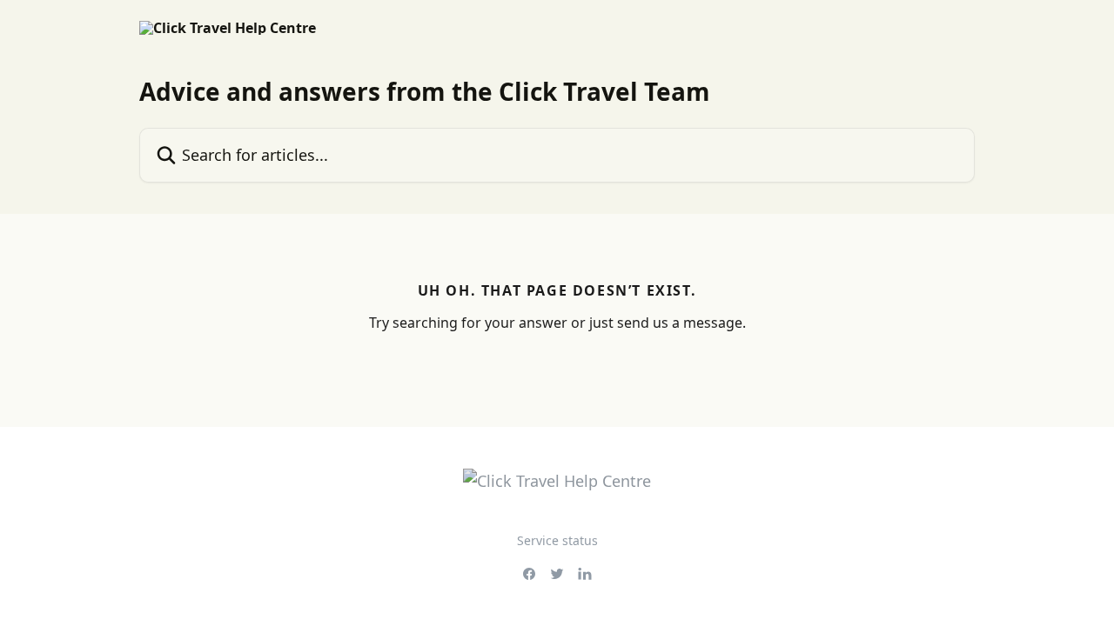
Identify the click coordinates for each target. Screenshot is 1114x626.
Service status (557, 540)
